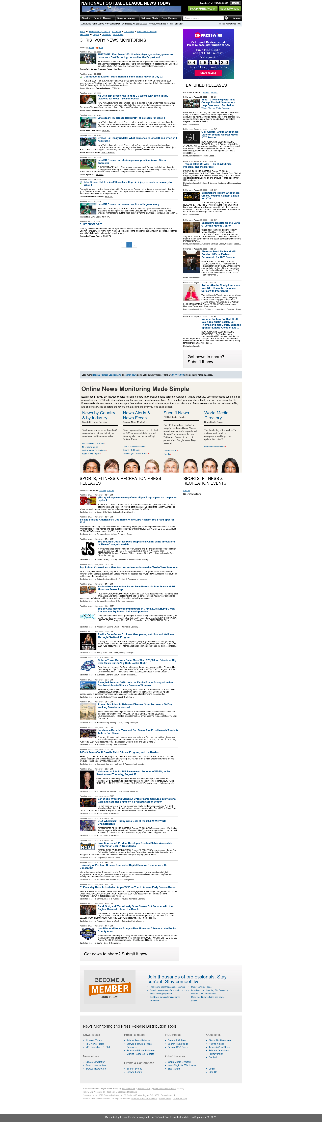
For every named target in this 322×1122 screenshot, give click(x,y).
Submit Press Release (138, 1040)
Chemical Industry (103, 697)
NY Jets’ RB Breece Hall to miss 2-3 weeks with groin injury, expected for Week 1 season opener (133, 97)
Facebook (110, 1091)
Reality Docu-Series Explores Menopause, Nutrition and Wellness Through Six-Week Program (136, 635)
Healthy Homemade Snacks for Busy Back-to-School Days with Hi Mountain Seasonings (136, 588)
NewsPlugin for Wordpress (182, 1065)
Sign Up (213, 1072)
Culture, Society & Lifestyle (231, 309)
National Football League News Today (126, 3)
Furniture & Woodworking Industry (132, 579)
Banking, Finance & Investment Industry (112, 899)
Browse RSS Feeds (178, 1047)
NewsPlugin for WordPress (135, 453)
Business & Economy (208, 183)
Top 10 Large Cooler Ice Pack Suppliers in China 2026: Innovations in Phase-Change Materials (136, 543)
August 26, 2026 (200, 97)
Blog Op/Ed (174, 1068)
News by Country (103, 18)
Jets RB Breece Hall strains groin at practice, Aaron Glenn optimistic (132, 161)
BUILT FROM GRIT (91, 224)
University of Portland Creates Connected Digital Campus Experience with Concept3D (123, 866)
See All (214, 92)
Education (101, 879)
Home (82, 31)
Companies (101, 857)
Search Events (134, 1068)
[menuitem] (101, 1043)
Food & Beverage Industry (107, 560)
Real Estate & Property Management (120, 879)
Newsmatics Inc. (90, 1095)
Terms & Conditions (219, 1047)
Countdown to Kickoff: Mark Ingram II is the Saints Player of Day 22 (123, 76)
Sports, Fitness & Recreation (108, 813)
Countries (116, 31)
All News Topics (94, 1040)
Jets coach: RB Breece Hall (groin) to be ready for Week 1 (131, 118)
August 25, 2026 (200, 161)
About (85, 18)
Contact (236, 18)
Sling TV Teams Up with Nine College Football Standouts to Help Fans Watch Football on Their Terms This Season (218, 104)
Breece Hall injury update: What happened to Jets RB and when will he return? (137, 139)
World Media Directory (147, 31)
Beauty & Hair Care (104, 512)
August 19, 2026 (200, 249)
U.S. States (129, 31)
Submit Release (229, 8)
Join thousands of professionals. (182, 976)
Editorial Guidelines (219, 1050)
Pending (116, 88)
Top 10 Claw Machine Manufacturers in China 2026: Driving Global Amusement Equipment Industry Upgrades (136, 610)
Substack (132, 1091)
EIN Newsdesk (128, 1088)
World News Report (91, 453)
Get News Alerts (149, 18)
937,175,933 (154, 23)
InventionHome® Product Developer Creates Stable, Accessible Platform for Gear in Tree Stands (135, 844)
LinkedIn (120, 1091)
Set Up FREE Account (203, 8)
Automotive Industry (104, 745)
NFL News (84, 34)
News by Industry (126, 18)
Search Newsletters (96, 1065)
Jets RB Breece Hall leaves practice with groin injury (128, 204)
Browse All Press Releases (141, 1050)
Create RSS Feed (131, 449)
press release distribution (164, 1088)
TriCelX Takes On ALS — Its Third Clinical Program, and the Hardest (207, 165)
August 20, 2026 (200, 282)
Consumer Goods (207, 156)
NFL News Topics (90, 446)
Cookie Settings (180, 1098)
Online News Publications (94, 450)
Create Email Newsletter (134, 446)
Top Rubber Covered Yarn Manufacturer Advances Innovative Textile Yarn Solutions (129, 567)
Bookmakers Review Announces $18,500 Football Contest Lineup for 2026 (220, 195)
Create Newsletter (95, 1061)
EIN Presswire (170, 450)
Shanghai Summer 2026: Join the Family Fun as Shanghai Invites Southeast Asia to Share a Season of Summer (135, 683)
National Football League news (106, 374)
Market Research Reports (140, 1053)
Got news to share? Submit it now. (206, 358)
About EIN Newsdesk (220, 1040)
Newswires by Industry (99, 31)
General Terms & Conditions (144, 1098)
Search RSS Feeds (178, 1043)
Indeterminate (108, 152)
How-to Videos (216, 1043)
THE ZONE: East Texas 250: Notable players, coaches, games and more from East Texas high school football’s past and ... (136, 55)
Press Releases (170, 18)
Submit (206, 92)
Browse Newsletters (96, 1068)
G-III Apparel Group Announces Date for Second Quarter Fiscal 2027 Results (219, 134)
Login (212, 1068)
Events (167, 453)
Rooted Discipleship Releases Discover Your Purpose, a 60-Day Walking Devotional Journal (135, 705)
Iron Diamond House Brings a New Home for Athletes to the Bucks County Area (137, 929)
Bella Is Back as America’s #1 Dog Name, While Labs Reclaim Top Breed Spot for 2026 (127, 521)
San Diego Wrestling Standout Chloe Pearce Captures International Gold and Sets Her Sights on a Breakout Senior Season (137, 800)
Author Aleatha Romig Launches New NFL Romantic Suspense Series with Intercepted (220, 288)
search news (130, 374)
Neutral (118, 69)
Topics (96, 34)
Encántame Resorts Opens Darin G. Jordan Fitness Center (220, 224)
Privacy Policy (216, 1053)
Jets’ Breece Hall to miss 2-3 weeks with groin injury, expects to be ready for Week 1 (128, 183)
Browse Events (134, 1072)
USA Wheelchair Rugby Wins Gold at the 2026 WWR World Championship (132, 822)
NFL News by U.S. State (93, 443)
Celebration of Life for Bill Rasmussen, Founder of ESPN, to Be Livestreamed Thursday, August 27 (133, 773)
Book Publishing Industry (210, 309)
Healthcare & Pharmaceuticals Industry (133, 560)
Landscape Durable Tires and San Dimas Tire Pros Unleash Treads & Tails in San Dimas (138, 731)
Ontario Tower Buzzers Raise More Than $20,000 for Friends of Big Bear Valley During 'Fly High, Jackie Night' (137, 661)
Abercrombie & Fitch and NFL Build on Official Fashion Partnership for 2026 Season (218, 254)
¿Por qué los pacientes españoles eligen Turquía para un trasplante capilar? (137, 499)
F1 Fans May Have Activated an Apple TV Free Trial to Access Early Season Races (127, 887)
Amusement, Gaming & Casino (212, 244)
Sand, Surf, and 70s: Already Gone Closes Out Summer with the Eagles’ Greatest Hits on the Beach (135, 907)
